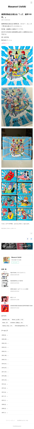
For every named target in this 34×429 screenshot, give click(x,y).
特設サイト (6, 43)
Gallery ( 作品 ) (7, 325)
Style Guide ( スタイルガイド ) (17, 272)
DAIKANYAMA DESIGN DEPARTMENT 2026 (21, 305)
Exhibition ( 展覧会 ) (16, 322)
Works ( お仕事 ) (17, 319)
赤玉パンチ (13, 297)
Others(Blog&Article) (21, 325)
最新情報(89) (4, 228)
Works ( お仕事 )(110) (11, 228)
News (5, 322)
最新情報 (5, 319)
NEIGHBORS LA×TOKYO (16, 280)
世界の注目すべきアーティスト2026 (19, 289)
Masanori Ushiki (17, 6)
